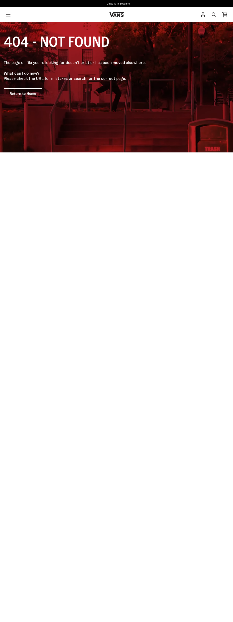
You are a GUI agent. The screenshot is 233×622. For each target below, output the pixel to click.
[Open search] (213, 14)
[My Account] (203, 14)
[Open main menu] (8, 14)
